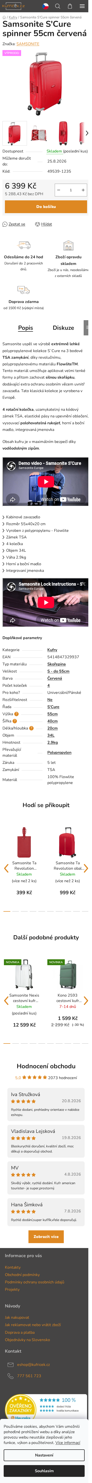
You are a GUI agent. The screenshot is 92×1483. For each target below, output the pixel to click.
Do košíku (46, 206)
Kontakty (13, 1267)
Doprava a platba (20, 1332)
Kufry (52, 650)
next (86, 868)
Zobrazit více (46, 1236)
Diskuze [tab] (63, 328)
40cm (52, 721)
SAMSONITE (27, 44)
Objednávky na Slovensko (27, 1340)
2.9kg (52, 742)
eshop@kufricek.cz (33, 1364)
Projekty (12, 1289)
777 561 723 (29, 1376)
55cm (52, 714)
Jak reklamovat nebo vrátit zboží (33, 1325)
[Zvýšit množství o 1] (83, 190)
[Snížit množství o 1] (58, 190)
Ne (50, 699)
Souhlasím (44, 1471)
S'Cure (53, 707)
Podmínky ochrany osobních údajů (34, 1282)
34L (50, 735)
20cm (52, 728)
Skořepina (56, 664)
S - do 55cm (58, 671)
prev (6, 868)
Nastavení (44, 1455)
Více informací (67, 1442)
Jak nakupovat (17, 1317)
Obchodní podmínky (22, 1274)
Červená (54, 678)
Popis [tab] (25, 328)
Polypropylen (59, 752)
